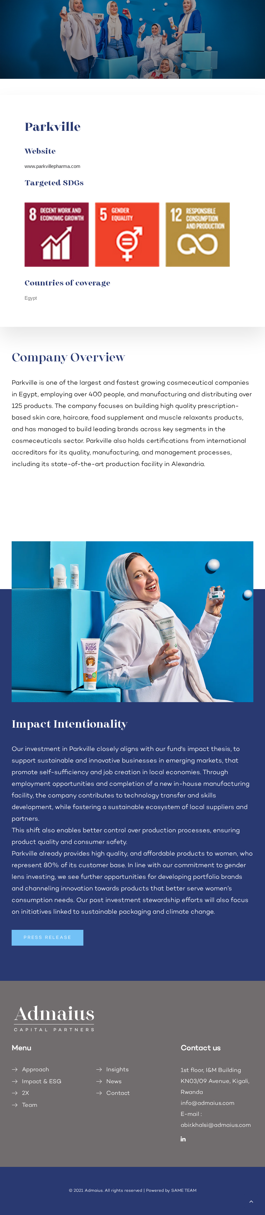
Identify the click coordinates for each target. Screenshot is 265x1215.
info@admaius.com (207, 1103)
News (114, 1081)
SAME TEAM (183, 1190)
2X (25, 1093)
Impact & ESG (41, 1081)
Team (29, 1105)
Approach (35, 1070)
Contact (118, 1093)
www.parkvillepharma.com (52, 166)
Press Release (47, 937)
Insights (117, 1070)
